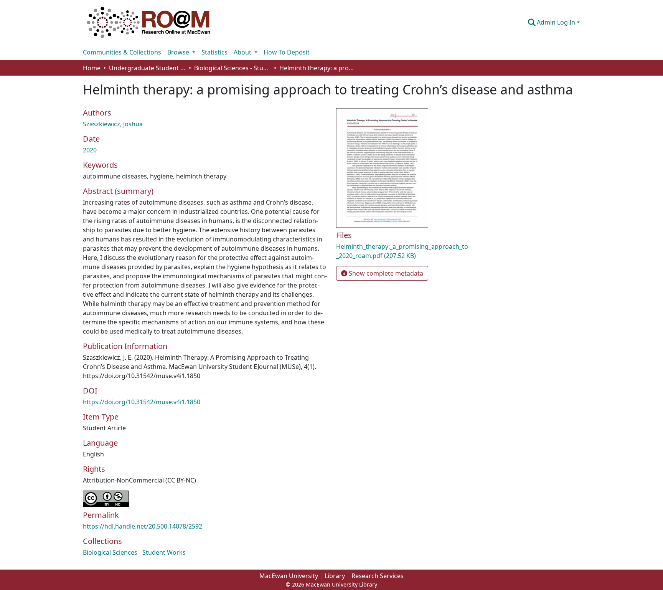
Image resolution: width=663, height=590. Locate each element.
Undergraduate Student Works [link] (147, 68)
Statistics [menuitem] (214, 52)
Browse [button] (179, 52)
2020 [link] (90, 150)
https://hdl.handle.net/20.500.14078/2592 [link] (142, 526)
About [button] (243, 52)
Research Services (377, 576)
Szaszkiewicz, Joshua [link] (113, 124)
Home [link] (92, 68)
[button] (148, 22)
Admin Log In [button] (557, 22)
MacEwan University (288, 576)
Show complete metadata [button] (385, 273)
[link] (416, 251)
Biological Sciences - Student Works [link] (232, 68)
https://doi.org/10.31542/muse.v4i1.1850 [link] (141, 402)
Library (335, 576)
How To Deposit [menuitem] (287, 52)
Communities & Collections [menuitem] (122, 52)
